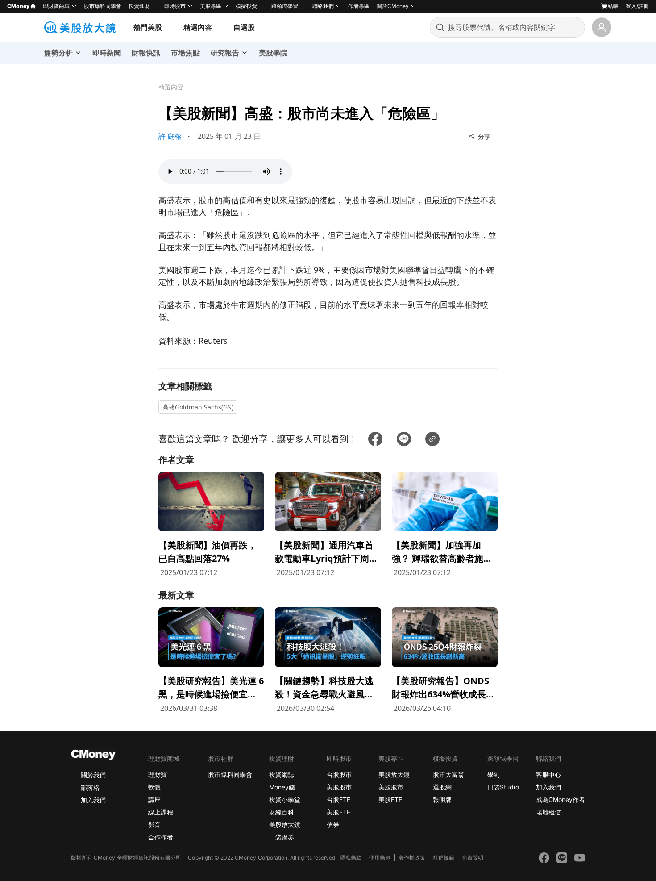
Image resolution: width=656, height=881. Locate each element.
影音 (154, 824)
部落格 (90, 787)
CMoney (18, 6)
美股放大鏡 (284, 824)
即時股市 (175, 6)
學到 (493, 774)
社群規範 (443, 857)
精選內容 (197, 27)
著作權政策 (412, 857)
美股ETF (338, 812)
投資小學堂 (284, 799)
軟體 (154, 787)
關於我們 (93, 775)
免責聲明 (472, 857)
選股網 (442, 787)
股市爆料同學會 (102, 6)
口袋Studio (503, 787)
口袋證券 (281, 837)
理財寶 (157, 774)
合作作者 (160, 837)
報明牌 (442, 799)
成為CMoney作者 (560, 799)
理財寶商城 (56, 6)
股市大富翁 (448, 774)
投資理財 (139, 6)
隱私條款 (350, 857)
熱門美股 (147, 27)
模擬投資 (246, 6)
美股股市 (339, 787)
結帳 (613, 6)
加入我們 (93, 800)
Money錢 (282, 787)
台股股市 (339, 774)
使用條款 (379, 857)
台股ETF (338, 799)
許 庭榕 (170, 136)
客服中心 (548, 774)
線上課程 (160, 812)
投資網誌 (281, 774)
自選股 (244, 27)
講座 (154, 799)
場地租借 (548, 812)
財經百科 (281, 812)
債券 (333, 824)
